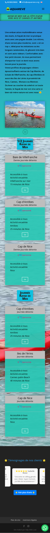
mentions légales (30, 520)
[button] (44, 527)
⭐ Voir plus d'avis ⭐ (25, 492)
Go (25, 190)
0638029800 (12, 2)
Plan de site (15, 520)
